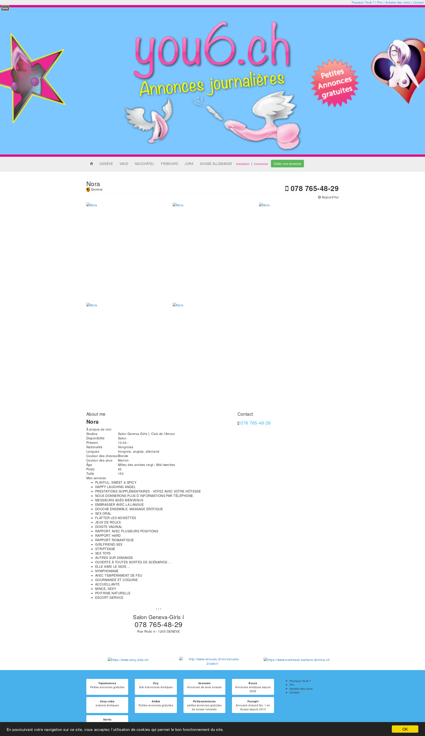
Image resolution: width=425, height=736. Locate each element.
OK (405, 729)
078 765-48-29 (255, 422)
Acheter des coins (397, 2)
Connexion (261, 164)
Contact (418, 2)
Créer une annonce (287, 163)
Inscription (243, 164)
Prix (380, 2)
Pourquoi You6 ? (363, 2)
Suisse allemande (216, 163)
